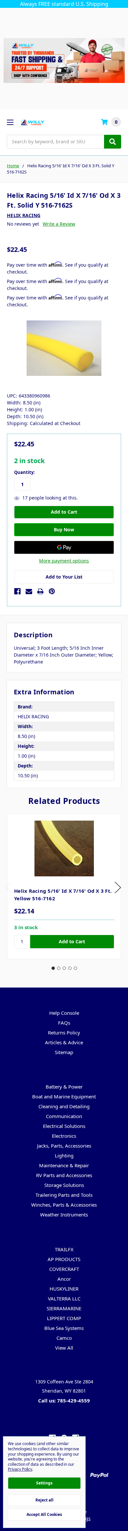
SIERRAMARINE (64, 1308)
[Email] (29, 591)
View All (64, 1347)
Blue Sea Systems (64, 1328)
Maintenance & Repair (64, 1165)
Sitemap (64, 1052)
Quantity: (24, 472)
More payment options (64, 561)
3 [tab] (64, 968)
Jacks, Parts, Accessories (64, 1145)
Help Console (64, 1013)
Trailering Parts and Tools (64, 1195)
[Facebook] (17, 591)
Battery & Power (64, 1086)
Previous (8, 888)
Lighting (64, 1155)
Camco (64, 1338)
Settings (44, 1483)
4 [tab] (70, 968)
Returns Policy (64, 1032)
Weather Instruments (64, 1214)
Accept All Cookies (44, 1514)
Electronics (64, 1136)
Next (117, 888)
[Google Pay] (64, 547)
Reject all (44, 1500)
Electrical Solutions (64, 1126)
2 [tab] (58, 968)
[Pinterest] (52, 591)
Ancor (64, 1279)
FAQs (64, 1022)
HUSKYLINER (64, 1288)
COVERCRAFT (64, 1269)
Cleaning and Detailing (64, 1106)
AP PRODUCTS (64, 1259)
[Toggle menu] (10, 122)
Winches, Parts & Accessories (64, 1204)
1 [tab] (53, 968)
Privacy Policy (20, 1469)
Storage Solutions (64, 1185)
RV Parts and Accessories (64, 1175)
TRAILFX (64, 1249)
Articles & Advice (64, 1042)
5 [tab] (75, 968)
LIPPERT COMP (64, 1318)
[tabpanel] (64, 886)
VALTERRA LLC (64, 1298)
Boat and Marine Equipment (64, 1096)
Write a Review (59, 224)
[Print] (40, 591)
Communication (64, 1116)
